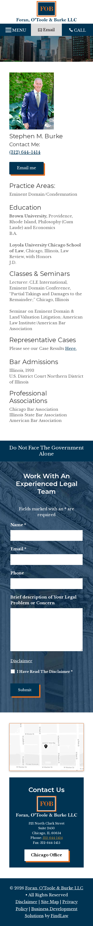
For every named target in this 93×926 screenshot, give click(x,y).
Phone (17, 573)
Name (18, 525)
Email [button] (49, 30)
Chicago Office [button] (46, 855)
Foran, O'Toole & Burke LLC (54, 888)
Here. (71, 348)
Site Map (50, 902)
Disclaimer (21, 661)
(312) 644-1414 (24, 152)
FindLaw (59, 916)
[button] (15, 30)
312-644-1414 (53, 838)
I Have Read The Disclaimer (45, 671)
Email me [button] (26, 168)
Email (18, 549)
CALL (80, 30)
